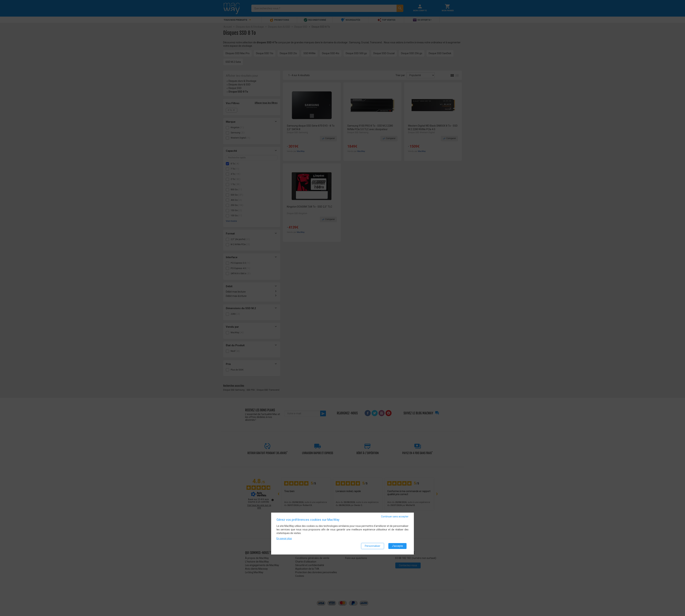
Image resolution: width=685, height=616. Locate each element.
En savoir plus (284, 538)
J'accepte (397, 546)
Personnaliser (372, 546)
